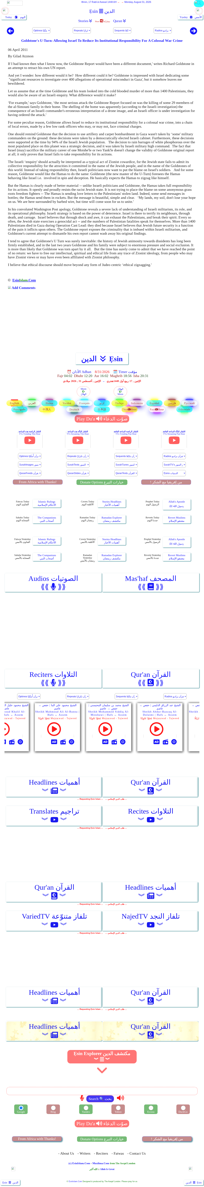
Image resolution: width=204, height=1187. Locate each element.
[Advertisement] (102, 324)
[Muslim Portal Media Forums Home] (199, 7)
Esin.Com (24, 280)
